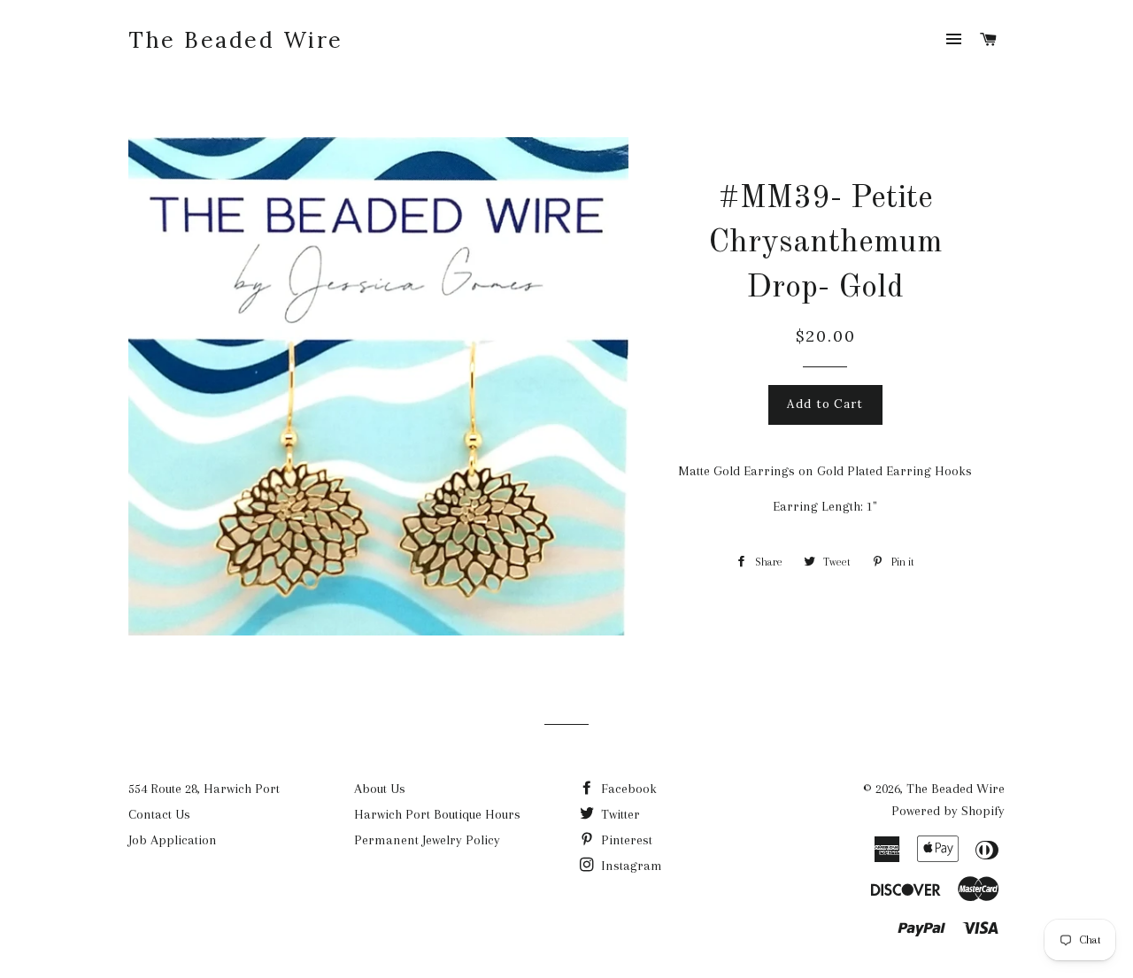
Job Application (172, 840)
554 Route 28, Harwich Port (204, 789)
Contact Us (159, 814)
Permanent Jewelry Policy (427, 840)
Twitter (618, 814)
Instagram (629, 866)
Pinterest (624, 840)
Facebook (627, 789)
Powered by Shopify (948, 811)
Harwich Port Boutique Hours (437, 814)
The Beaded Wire (235, 40)
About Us (379, 789)
